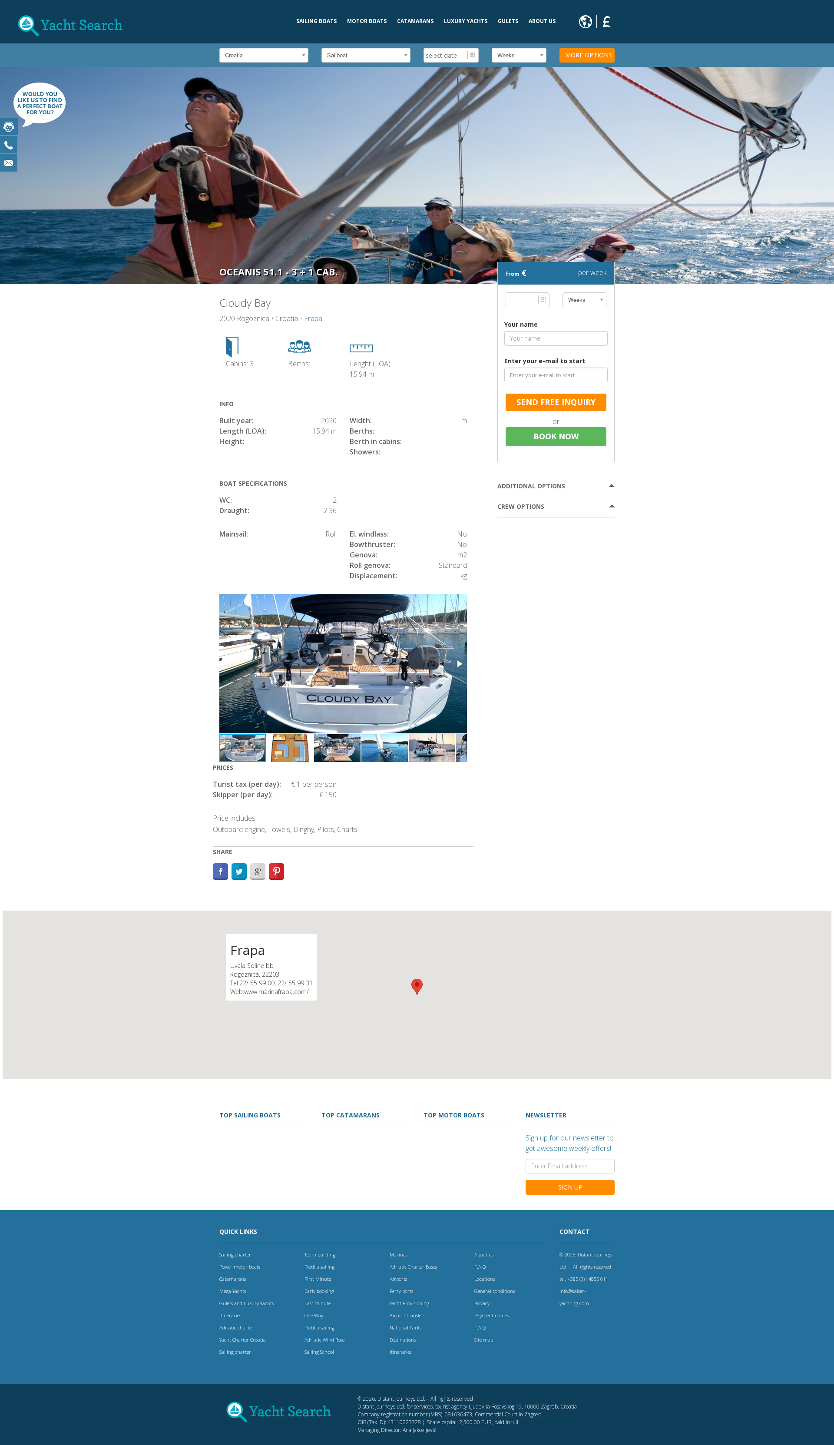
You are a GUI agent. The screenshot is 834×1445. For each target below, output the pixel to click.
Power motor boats (239, 1266)
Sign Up (570, 1187)
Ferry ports (401, 1291)
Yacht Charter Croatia (242, 1339)
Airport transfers (407, 1315)
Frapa (313, 318)
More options (588, 55)
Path (276, 871)
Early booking (319, 1291)
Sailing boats (316, 21)
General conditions (494, 1291)
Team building (319, 1254)
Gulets (508, 21)
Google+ (257, 871)
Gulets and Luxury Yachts (246, 1303)
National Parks (405, 1327)
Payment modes (491, 1315)
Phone (8, 144)
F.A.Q (480, 1266)
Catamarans (415, 21)
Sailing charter (235, 1254)
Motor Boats (367, 21)
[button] (459, 664)
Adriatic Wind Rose (324, 1339)
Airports (398, 1279)
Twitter (239, 871)
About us (542, 21)
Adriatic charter (236, 1327)
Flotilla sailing (319, 1266)
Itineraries (230, 1315)
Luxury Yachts (465, 21)
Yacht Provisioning (409, 1303)
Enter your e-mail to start (544, 361)
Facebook (220, 871)
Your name (521, 324)
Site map (483, 1339)
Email (8, 163)
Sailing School (319, 1352)
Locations (484, 1279)
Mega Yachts (232, 1291)
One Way (313, 1315)
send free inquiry (556, 402)
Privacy (482, 1303)
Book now (556, 436)
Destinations (403, 1339)
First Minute (317, 1279)
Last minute (317, 1303)
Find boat (35, 109)
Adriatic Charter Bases (413, 1266)
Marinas (398, 1254)
